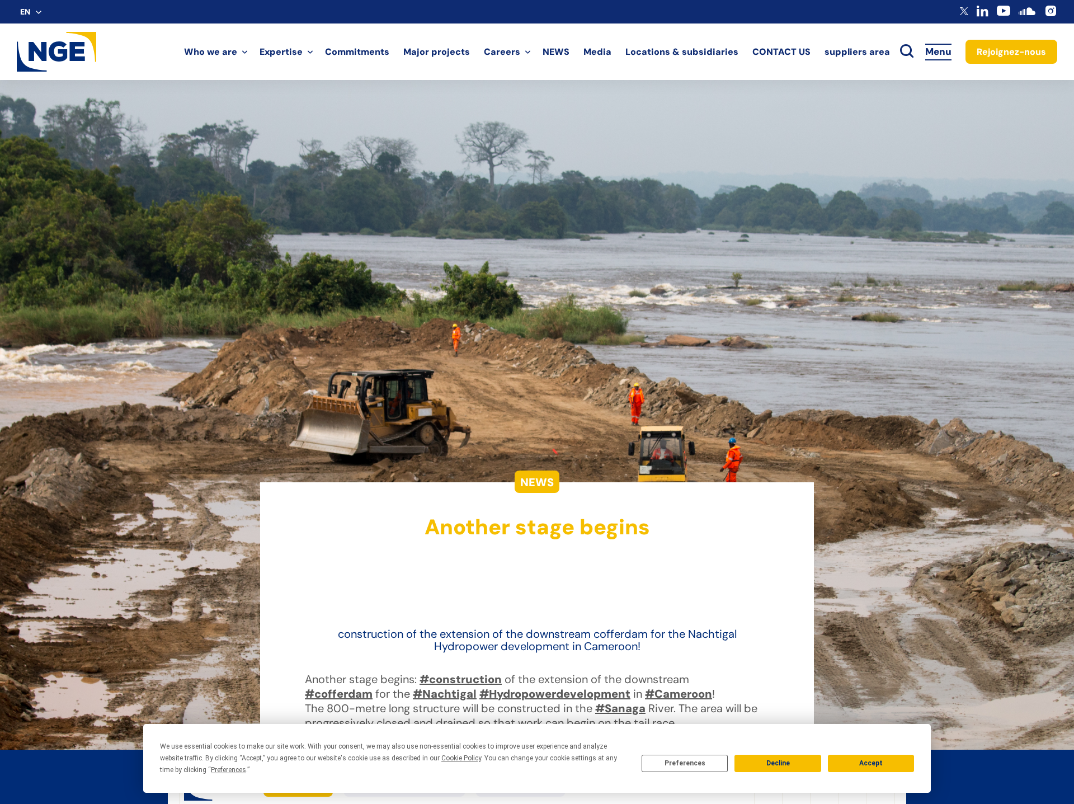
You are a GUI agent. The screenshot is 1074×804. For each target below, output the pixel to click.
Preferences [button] (228, 770)
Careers (502, 52)
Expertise (281, 52)
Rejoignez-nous (1011, 52)
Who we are (210, 52)
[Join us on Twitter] (964, 12)
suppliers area (857, 52)
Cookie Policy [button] (461, 758)
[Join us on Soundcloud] (1027, 16)
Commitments (357, 52)
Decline (778, 763)
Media (597, 52)
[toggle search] (907, 52)
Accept (871, 763)
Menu (938, 51)
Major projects (436, 52)
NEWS (556, 52)
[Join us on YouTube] (1003, 14)
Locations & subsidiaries (681, 52)
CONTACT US (781, 52)
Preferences (685, 763)
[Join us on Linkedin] (982, 13)
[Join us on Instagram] (1050, 14)
